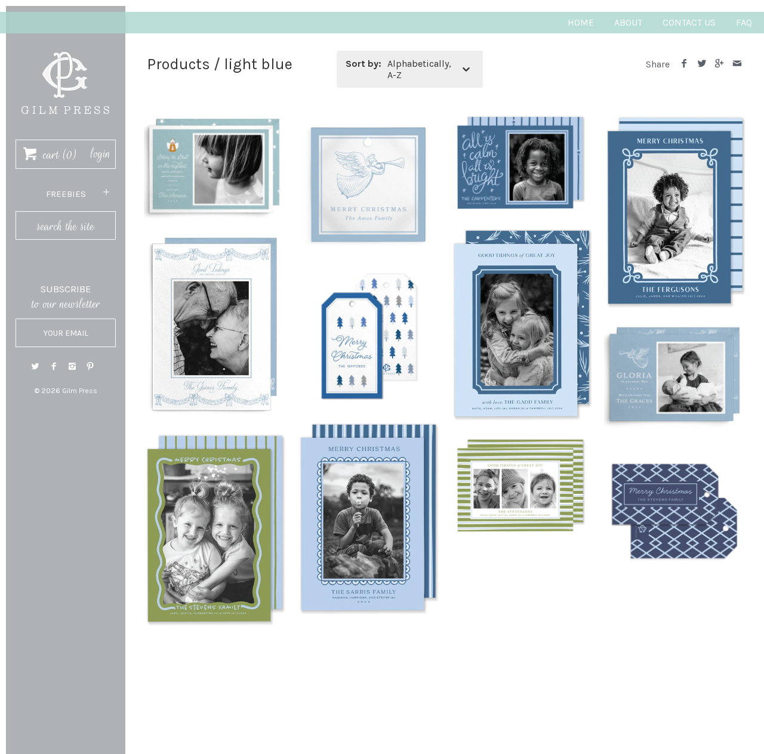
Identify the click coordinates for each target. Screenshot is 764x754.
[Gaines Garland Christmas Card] (214, 237)
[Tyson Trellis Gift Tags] (674, 447)
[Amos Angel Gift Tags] (368, 119)
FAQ (744, 22)
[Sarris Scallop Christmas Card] (368, 426)
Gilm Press (79, 391)
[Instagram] (72, 366)
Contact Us (689, 22)
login (100, 154)
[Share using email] (737, 64)
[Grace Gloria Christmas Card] (674, 329)
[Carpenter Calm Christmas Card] (521, 119)
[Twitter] (35, 366)
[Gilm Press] (65, 46)
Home (581, 22)
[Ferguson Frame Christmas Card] (674, 119)
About (628, 22)
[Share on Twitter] (701, 64)
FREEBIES (66, 193)
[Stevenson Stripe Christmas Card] (521, 442)
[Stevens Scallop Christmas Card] (214, 437)
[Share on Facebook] (684, 64)
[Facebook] (53, 366)
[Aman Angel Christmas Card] (214, 119)
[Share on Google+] (719, 64)
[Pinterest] (90, 366)
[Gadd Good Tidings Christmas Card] (521, 232)
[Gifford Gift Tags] (368, 273)
